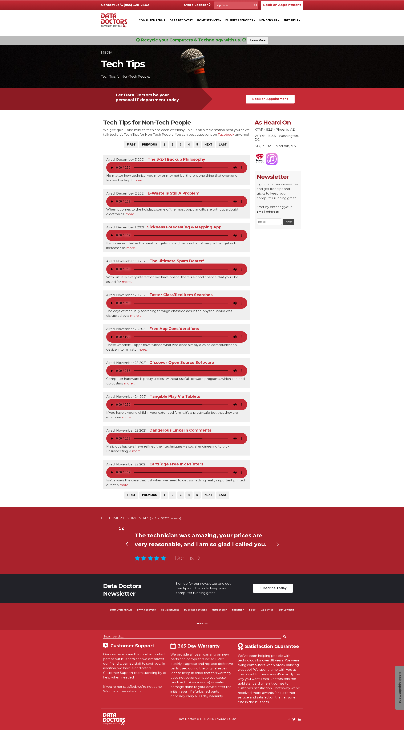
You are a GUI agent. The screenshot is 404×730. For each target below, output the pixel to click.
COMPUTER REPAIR (121, 610)
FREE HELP (238, 610)
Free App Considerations (174, 328)
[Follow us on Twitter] (294, 719)
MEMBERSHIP (219, 610)
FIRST (131, 144)
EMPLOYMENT (286, 610)
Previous (126, 549)
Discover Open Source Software (181, 362)
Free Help (291, 20)
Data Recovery (181, 20)
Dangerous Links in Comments (180, 430)
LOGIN (252, 610)
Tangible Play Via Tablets (175, 396)
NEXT (208, 144)
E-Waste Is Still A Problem (173, 193)
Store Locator (196, 5)
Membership (269, 20)
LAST (223, 144)
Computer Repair (152, 20)
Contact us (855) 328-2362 (125, 5)
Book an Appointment (282, 5)
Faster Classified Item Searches (181, 295)
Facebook (226, 134)
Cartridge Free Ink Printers (176, 464)
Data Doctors (114, 719)
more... (138, 180)
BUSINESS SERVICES (195, 610)
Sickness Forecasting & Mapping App (184, 227)
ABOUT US (267, 610)
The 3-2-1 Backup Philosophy (176, 159)
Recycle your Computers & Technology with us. (203, 39)
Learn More (258, 40)
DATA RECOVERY (146, 610)
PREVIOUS (149, 144)
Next (277, 549)
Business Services (240, 20)
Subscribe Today (272, 588)
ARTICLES (202, 623)
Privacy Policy (225, 719)
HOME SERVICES (170, 610)
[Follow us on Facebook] (289, 719)
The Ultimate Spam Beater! (177, 261)
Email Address (268, 211)
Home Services (209, 20)
